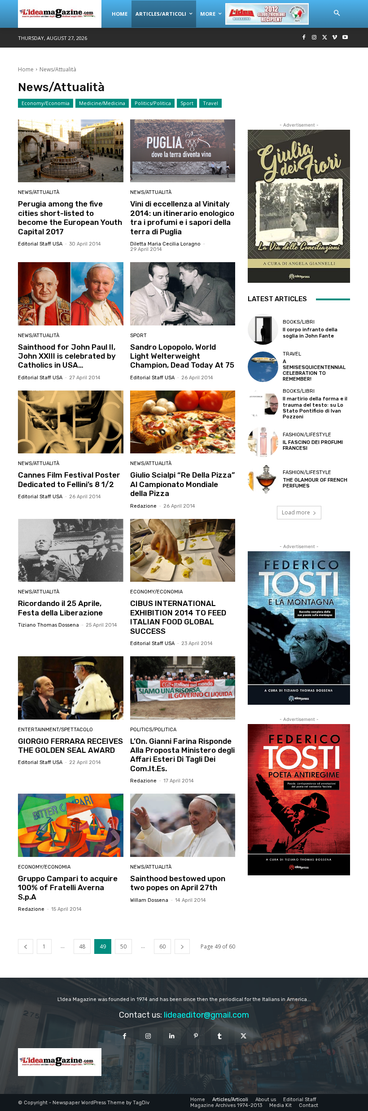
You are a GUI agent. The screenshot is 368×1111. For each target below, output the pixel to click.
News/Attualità (38, 192)
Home (26, 69)
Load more (296, 512)
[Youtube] (345, 38)
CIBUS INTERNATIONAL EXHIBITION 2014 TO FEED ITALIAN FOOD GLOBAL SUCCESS (178, 617)
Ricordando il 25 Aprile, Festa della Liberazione (60, 608)
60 (162, 946)
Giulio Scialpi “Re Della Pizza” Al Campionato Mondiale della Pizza (182, 484)
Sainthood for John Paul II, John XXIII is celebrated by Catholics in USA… (67, 356)
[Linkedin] (172, 1036)
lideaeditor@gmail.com (206, 1015)
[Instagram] (314, 38)
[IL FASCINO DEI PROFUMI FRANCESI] (263, 441)
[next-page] (182, 946)
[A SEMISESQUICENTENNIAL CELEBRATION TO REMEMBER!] (263, 366)
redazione (143, 506)
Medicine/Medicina (102, 103)
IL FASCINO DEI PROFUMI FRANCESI (313, 445)
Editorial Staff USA (40, 244)
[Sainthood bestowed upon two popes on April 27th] (183, 825)
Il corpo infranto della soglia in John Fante (310, 332)
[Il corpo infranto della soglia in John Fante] (263, 329)
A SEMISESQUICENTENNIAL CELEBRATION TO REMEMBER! (314, 370)
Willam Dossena (149, 900)
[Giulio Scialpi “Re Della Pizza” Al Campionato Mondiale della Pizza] (183, 422)
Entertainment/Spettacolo (55, 729)
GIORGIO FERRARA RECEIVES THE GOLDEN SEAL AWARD (70, 746)
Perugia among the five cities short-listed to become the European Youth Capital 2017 (70, 217)
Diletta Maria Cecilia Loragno (165, 244)
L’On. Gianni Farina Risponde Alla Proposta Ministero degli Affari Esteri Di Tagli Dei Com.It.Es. (182, 755)
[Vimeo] (334, 38)
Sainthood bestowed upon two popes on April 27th (177, 883)
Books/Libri (299, 322)
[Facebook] (304, 38)
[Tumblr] (219, 1036)
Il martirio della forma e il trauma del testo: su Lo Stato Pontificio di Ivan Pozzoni (315, 408)
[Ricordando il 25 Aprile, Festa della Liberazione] (70, 550)
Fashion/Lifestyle (307, 434)
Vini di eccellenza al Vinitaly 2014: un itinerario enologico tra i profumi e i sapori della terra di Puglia (182, 217)
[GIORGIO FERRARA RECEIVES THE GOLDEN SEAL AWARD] (70, 688)
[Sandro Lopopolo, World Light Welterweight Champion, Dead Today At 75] (183, 293)
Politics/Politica (153, 103)
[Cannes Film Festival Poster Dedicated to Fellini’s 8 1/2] (70, 422)
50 (123, 946)
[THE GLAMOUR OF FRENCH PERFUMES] (263, 479)
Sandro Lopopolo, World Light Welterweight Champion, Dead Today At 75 (182, 356)
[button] (336, 13)
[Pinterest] (196, 1036)
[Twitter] (325, 38)
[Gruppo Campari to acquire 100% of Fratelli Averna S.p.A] (70, 825)
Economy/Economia (46, 103)
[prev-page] (25, 946)
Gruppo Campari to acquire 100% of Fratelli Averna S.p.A (68, 887)
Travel (210, 103)
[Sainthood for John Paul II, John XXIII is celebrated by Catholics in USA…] (70, 293)
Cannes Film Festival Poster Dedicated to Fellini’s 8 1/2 (69, 479)
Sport (186, 103)
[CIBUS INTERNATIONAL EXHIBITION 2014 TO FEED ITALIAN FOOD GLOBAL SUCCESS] (183, 550)
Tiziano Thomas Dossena (48, 625)
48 (82, 946)
